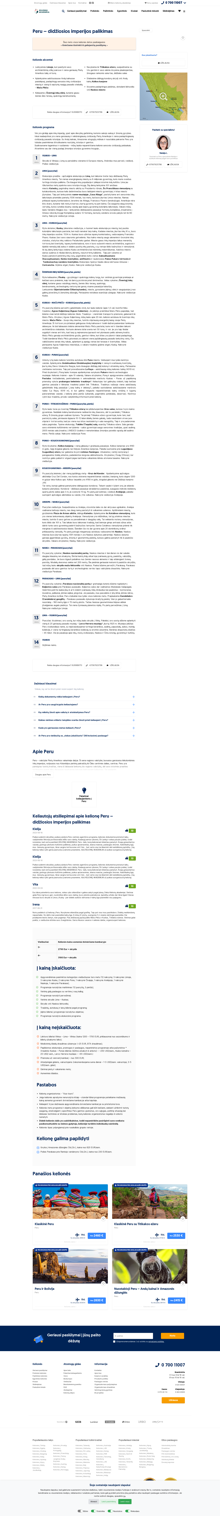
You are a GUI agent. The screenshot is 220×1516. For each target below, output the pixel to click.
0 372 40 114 (162, 1392)
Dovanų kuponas (168, 1462)
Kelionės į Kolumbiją (83, 1473)
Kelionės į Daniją (59, 1467)
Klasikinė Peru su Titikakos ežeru (136, 1224)
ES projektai (99, 1393)
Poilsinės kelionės (39, 1373)
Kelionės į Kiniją (81, 1457)
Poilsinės (94, 11)
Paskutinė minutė (150, 11)
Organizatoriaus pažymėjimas (105, 1384)
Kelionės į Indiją (102, 1475)
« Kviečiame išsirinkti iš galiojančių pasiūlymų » (84, 45)
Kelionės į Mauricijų (83, 1476)
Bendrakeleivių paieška (72, 1384)
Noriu (172, 1336)
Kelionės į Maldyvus (103, 1470)
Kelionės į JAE (101, 1462)
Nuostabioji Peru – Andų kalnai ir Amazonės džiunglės (144, 1291)
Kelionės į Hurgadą (126, 1451)
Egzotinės (122, 11)
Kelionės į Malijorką (146, 1459)
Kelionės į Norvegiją (60, 1470)
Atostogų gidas (40, 3)
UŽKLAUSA (164, 63)
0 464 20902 (180, 1392)
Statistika (101, 1511)
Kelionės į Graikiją (39, 1451)
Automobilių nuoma (169, 1445)
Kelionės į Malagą (146, 1462)
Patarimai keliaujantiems (73, 1373)
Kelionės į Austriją (60, 1464)
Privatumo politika (101, 1379)
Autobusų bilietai (168, 1459)
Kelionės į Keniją (102, 1451)
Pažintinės (108, 11)
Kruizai (134, 11)
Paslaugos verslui (101, 1382)
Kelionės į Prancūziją (61, 1453)
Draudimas (166, 1448)
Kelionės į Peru (81, 1454)
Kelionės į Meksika (83, 1462)
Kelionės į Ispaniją (39, 1459)
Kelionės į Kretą (124, 1448)
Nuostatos (117, 1511)
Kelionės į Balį (81, 1465)
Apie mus (72, 3)
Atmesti (94, 1502)
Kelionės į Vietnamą (83, 1448)
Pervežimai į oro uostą (170, 1457)
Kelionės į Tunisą (59, 1456)
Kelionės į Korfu (124, 1459)
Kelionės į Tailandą (83, 1445)
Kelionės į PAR (101, 1454)
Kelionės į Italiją (38, 1457)
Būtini (85, 1511)
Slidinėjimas (168, 11)
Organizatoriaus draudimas (104, 1387)
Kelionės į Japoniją (83, 1471)
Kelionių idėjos (69, 1393)
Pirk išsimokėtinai (168, 1454)
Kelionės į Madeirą (146, 1453)
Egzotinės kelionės (40, 1379)
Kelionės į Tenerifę (126, 1462)
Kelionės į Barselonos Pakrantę (123, 1467)
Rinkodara (135, 1511)
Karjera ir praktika (101, 1376)
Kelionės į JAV (101, 1448)
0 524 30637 (180, 1385)
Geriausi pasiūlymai (76, 11)
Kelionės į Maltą (38, 1465)
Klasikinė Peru (44, 1224)
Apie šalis (67, 1370)
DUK (65, 1387)
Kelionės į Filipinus (83, 1468)
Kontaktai (82, 3)
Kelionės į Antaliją (125, 1445)
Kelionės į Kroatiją (60, 1445)
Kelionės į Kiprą (38, 1462)
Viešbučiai (67, 1382)
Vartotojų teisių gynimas (103, 1390)
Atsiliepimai (68, 1390)
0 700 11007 (173, 1365)
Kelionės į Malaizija (103, 1472)
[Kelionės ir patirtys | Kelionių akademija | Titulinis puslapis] (44, 11)
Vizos (66, 1376)
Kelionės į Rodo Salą (147, 1456)
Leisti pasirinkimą (109, 1502)
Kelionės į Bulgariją (40, 1454)
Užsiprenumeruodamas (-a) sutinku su (140, 1342)
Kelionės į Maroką (82, 1459)
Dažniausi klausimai (58, 3)
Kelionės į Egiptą (39, 1448)
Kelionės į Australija (103, 1445)
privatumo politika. (156, 1342)
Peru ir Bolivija (44, 1289)
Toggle (80, 1511)
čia (124, 1496)
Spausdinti (146, 30)
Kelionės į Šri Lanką (83, 1451)
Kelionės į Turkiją (39, 1445)
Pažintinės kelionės (40, 1376)
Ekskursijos (68, 1379)
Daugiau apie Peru (43, 775)
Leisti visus (124, 1502)
